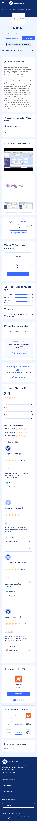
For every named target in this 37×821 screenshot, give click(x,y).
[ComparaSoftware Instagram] (14, 772)
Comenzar (18, 274)
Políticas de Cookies (23, 816)
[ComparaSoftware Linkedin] (3, 772)
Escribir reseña (30, 33)
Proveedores (7, 786)
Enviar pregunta (20, 353)
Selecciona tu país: (8, 799)
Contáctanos (7, 791)
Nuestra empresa (9, 780)
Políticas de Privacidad (9, 816)
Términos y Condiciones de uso (11, 818)
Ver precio (28, 38)
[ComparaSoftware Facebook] (10, 772)
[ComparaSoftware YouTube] (7, 772)
